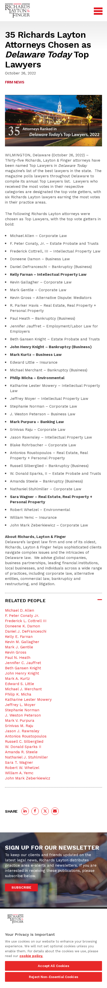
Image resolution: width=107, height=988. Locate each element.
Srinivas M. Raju (19, 726)
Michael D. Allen (19, 610)
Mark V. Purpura (19, 720)
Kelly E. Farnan (19, 636)
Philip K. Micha (18, 694)
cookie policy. (31, 956)
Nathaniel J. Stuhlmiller (26, 757)
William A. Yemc (19, 773)
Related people (25, 600)
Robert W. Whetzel (22, 767)
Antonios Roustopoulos (26, 736)
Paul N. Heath (17, 657)
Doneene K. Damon (22, 626)
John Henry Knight (22, 673)
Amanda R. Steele (21, 752)
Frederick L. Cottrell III (26, 621)
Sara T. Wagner (19, 762)
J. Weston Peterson (23, 715)
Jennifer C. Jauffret (23, 663)
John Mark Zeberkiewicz (27, 778)
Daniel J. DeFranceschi (25, 631)
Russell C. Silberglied (24, 741)
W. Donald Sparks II (23, 746)
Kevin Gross (15, 652)
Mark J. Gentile (19, 647)
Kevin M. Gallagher (22, 642)
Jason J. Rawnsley (22, 731)
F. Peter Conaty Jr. (22, 615)
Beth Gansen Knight (23, 668)
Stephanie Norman (22, 710)
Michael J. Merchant (23, 689)
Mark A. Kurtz (17, 678)
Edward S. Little (19, 684)
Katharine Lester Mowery (28, 699)
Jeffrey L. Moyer (20, 705)
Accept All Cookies (53, 966)
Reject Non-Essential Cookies (53, 977)
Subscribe (21, 887)
